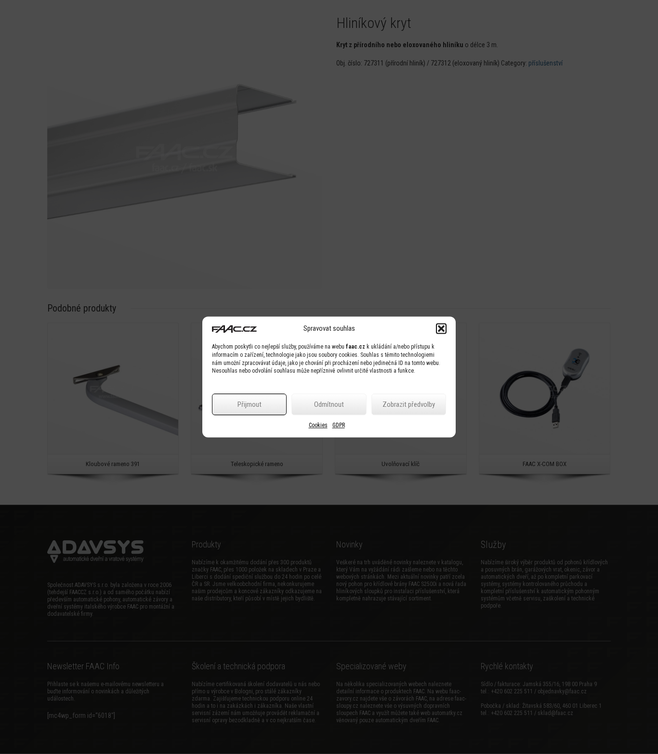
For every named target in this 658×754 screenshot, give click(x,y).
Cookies (318, 425)
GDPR (338, 425)
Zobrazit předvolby (408, 404)
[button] (441, 328)
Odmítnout (329, 404)
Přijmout (249, 404)
